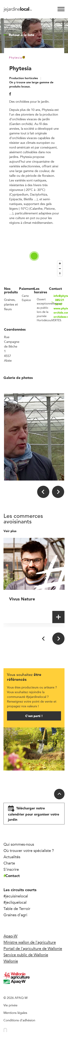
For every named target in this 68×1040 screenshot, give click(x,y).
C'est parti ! (34, 716)
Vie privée (10, 1005)
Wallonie (10, 961)
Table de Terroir (16, 909)
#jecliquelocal (15, 902)
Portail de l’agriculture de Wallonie (32, 948)
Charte (9, 863)
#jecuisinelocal (15, 896)
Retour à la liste (21, 34)
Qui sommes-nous (18, 844)
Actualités (11, 857)
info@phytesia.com (59, 296)
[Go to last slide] (43, 492)
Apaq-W (10, 936)
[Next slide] (58, 492)
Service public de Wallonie (25, 955)
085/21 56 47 (59, 302)
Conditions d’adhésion (19, 1020)
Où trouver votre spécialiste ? (28, 851)
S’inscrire (11, 869)
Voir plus (10, 531)
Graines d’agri (15, 915)
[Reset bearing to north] (59, 273)
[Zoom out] (59, 268)
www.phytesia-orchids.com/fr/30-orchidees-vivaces (59, 312)
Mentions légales (15, 1012)
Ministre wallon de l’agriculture (29, 942)
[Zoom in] (59, 263)
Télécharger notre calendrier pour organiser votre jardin (33, 813)
